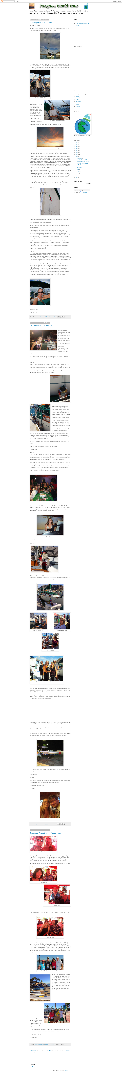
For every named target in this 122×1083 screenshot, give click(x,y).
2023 (77, 144)
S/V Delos (78, 108)
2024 (77, 142)
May (78, 171)
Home (50, 1050)
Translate (85, 192)
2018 (77, 148)
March (78, 175)
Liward (77, 96)
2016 (77, 152)
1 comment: (51, 1044)
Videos (77, 25)
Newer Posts (33, 1050)
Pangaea (34, 1066)
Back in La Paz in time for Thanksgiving (45, 833)
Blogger (67, 1070)
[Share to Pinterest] (64, 317)
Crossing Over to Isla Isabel (41, 22)
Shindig (77, 104)
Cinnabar (78, 106)
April (78, 173)
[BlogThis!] (60, 317)
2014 (77, 156)
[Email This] (58, 317)
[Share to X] (61, 317)
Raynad (77, 99)
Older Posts (67, 1050)
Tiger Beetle (78, 101)
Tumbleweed (78, 103)
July (78, 169)
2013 (77, 177)
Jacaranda (78, 97)
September (79, 167)
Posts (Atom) (38, 1053)
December (79, 158)
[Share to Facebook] (63, 317)
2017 (77, 150)
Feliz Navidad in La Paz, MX (41, 326)
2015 (77, 154)
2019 (77, 146)
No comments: (52, 316)
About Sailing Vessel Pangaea (82, 23)
